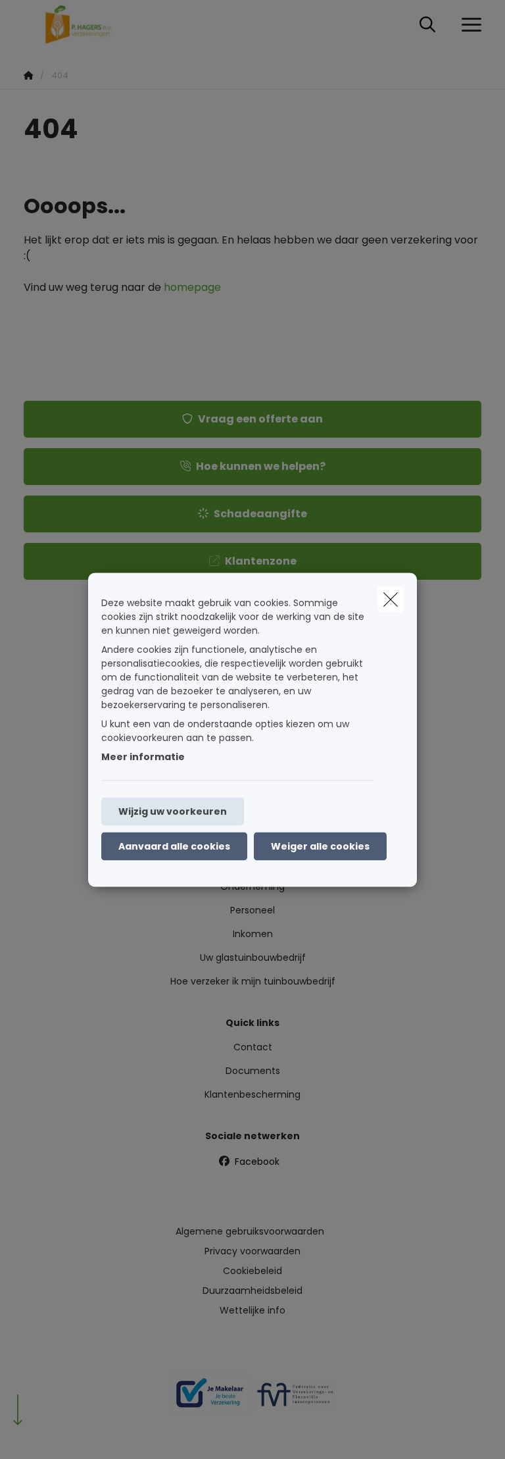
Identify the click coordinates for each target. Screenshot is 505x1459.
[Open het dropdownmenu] (468, 25)
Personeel (252, 910)
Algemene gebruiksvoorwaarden (250, 1231)
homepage (192, 287)
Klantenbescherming (252, 1094)
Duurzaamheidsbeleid (252, 1290)
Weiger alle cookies (320, 845)
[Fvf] (295, 1399)
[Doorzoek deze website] (427, 25)
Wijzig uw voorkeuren (172, 810)
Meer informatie (143, 756)
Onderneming (252, 886)
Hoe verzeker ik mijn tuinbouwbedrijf (252, 981)
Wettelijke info (252, 1310)
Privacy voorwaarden (252, 1251)
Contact (252, 1047)
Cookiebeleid (252, 1270)
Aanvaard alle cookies (174, 845)
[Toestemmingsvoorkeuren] (52, 1433)
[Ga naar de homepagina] (86, 24)
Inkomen (253, 933)
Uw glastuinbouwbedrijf (253, 957)
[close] (390, 599)
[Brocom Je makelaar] (209, 1399)
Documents (253, 1070)
